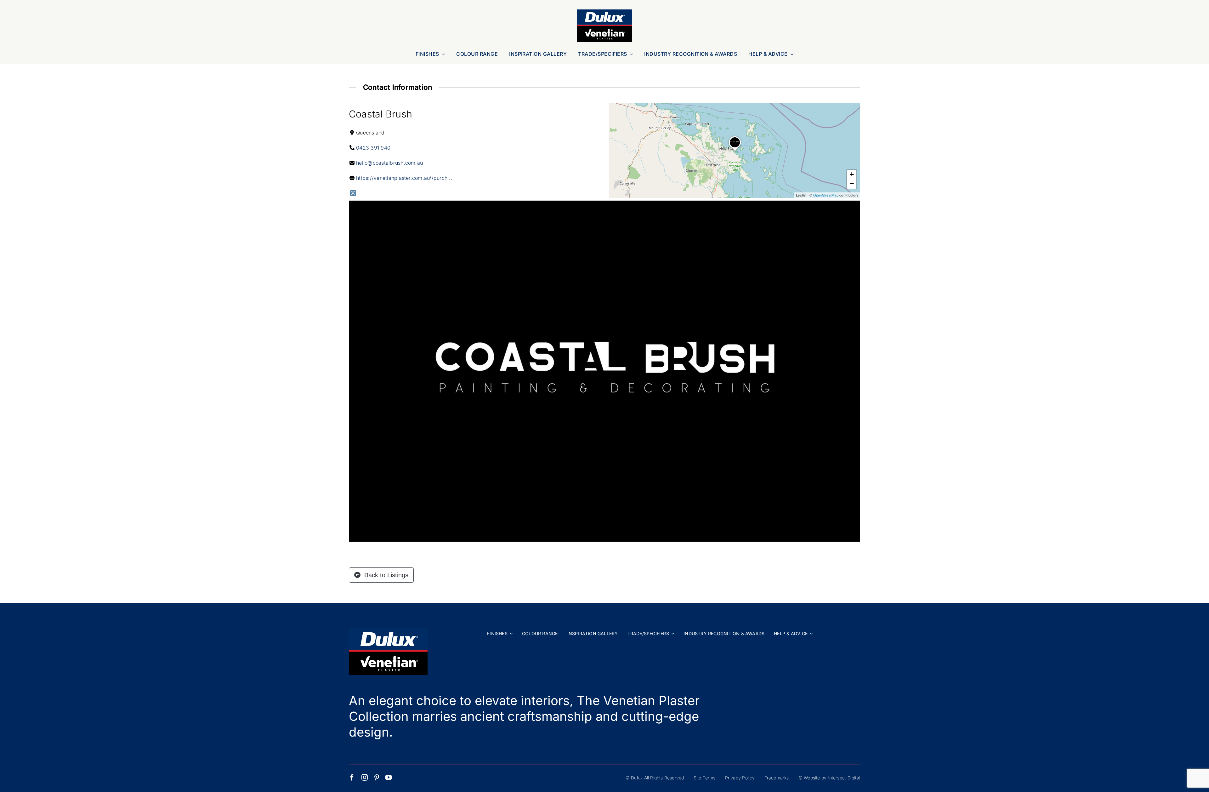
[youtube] (388, 777)
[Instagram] (353, 193)
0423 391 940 (373, 148)
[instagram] (364, 777)
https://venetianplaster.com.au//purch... (404, 178)
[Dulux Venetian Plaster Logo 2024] (604, 12)
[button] (851, 174)
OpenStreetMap (825, 194)
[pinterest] (376, 777)
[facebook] (352, 777)
